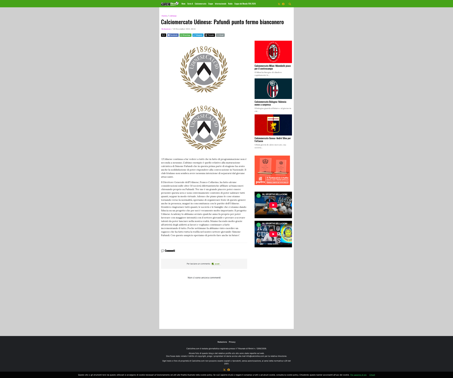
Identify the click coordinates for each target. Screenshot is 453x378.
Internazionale (220, 3)
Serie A (190, 3)
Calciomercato (200, 3)
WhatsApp (186, 35)
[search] (290, 3)
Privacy (232, 342)
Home (164, 16)
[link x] (279, 3)
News (183, 3)
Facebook (173, 35)
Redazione (166, 29)
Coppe (210, 3)
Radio (230, 3)
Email (221, 35)
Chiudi (372, 375)
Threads (211, 35)
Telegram (198, 35)
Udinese (172, 16)
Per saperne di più (358, 375)
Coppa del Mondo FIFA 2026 (245, 3)
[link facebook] (283, 3)
